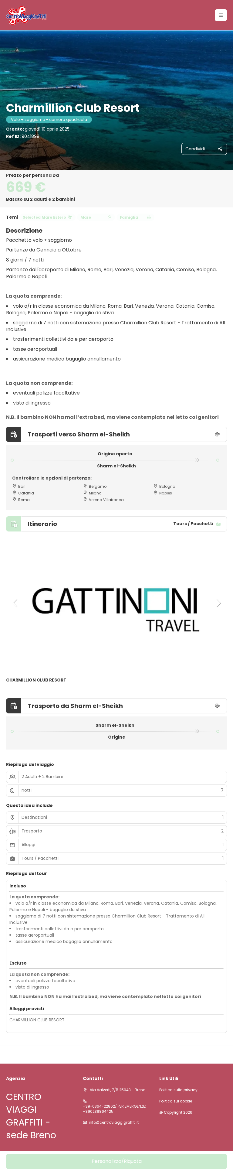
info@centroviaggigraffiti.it (114, 1122)
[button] (221, 15)
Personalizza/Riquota (117, 1161)
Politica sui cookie (175, 1101)
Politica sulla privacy (178, 1090)
